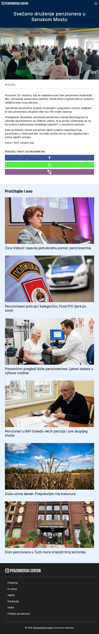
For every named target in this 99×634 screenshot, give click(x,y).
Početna (12, 582)
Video (10, 607)
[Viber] (49, 172)
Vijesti (11, 595)
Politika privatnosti (18, 613)
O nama (12, 589)
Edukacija (13, 601)
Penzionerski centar (43, 627)
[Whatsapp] (49, 165)
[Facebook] (49, 158)
